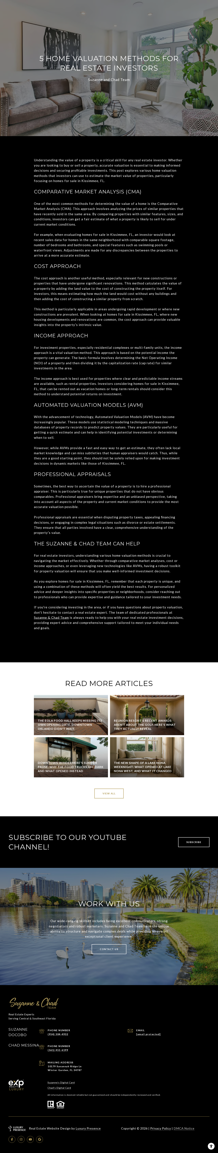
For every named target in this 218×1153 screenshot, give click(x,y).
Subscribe (193, 842)
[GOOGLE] (39, 1139)
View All (109, 793)
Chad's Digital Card (59, 1087)
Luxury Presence (88, 1128)
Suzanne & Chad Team (51, 617)
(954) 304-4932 (58, 1034)
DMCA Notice (184, 1128)
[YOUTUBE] (30, 1139)
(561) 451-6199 (58, 1050)
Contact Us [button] (109, 949)
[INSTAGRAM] (21, 1139)
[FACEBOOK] (12, 1139)
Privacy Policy (160, 1128)
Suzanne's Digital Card (61, 1082)
